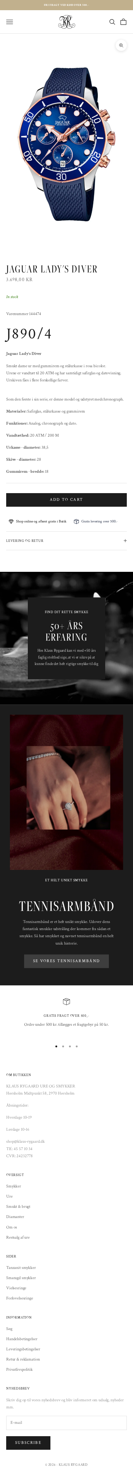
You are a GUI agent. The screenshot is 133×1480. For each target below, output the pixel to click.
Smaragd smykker (21, 1278)
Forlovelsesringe (19, 1298)
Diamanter (15, 1217)
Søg (9, 1329)
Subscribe (28, 1442)
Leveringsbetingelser (23, 1349)
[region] (66, 1017)
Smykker (13, 1186)
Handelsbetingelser (21, 1339)
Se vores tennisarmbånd (66, 961)
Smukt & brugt (18, 1206)
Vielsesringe (16, 1288)
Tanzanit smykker (21, 1267)
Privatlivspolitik (19, 1369)
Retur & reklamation (23, 1359)
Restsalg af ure (18, 1237)
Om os (11, 1227)
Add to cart (67, 499)
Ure (9, 1196)
